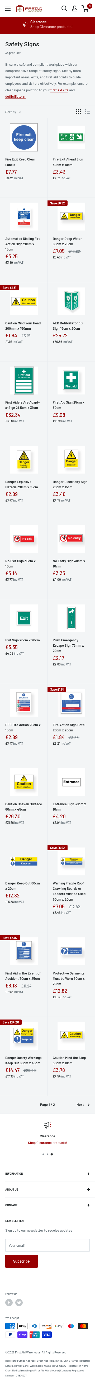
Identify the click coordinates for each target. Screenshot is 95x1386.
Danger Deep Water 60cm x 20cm (67, 241)
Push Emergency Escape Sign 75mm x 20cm (68, 645)
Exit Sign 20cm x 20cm (22, 640)
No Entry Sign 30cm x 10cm (69, 563)
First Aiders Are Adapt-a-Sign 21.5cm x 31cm (22, 405)
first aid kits (59, 90)
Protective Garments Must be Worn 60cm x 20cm (69, 978)
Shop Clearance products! (51, 26)
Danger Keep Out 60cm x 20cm (22, 886)
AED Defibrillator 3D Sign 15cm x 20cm (68, 325)
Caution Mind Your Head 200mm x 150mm (23, 325)
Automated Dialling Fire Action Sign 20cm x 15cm (22, 243)
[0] (85, 8)
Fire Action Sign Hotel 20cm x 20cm (69, 727)
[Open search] (64, 8)
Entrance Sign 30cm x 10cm (69, 806)
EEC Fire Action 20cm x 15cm (23, 727)
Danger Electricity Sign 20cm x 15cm (70, 484)
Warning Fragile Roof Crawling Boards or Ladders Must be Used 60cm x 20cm (69, 891)
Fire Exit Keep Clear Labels (20, 162)
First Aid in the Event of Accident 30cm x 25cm (23, 976)
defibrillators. (15, 96)
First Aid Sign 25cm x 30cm (68, 405)
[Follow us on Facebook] (9, 1302)
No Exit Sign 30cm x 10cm (20, 563)
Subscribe (21, 1261)
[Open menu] (8, 9)
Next (80, 1104)
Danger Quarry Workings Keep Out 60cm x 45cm (23, 1060)
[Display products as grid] (78, 111)
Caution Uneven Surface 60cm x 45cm (23, 806)
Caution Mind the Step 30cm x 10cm (69, 1060)
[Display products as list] (87, 111)
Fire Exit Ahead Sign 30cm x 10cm (68, 162)
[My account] (74, 8)
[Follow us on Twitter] (19, 1302)
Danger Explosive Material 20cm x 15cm (21, 484)
